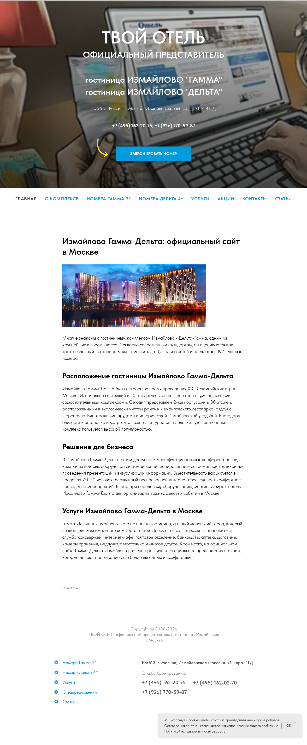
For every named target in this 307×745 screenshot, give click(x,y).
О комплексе (61, 199)
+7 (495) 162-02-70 (215, 682)
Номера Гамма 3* (109, 199)
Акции (226, 199)
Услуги (200, 199)
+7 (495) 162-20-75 (132, 125)
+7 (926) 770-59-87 (174, 125)
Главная (26, 199)
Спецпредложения (80, 692)
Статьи (283, 199)
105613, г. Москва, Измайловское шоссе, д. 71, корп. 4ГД (197, 662)
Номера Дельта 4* (161, 199)
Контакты (254, 199)
